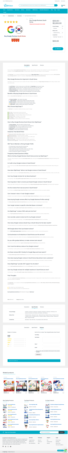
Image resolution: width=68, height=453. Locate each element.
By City (22, 9)
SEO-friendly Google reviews (15, 231)
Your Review (37, 337)
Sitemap (48, 443)
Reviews (42, 65)
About (58, 9)
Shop (52, 9)
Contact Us (40, 441)
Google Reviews (10, 9)
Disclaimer (57, 441)
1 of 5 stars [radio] (42, 334)
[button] (26, 19)
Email (36, 347)
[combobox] (36, 5)
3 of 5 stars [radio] (44, 334)
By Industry (28, 9)
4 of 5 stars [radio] (45, 334)
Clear (62, 26)
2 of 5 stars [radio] (43, 334)
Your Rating (37, 334)
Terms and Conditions (59, 444)
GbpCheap (5, 451)
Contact (4, 12)
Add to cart (59, 48)
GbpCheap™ (32, 291)
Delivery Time (55, 30)
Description (27, 65)
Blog (55, 9)
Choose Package (56, 26)
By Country (17, 9)
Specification (35, 65)
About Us (39, 440)
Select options (13, 393)
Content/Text (55, 34)
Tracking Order (49, 441)
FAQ (47, 440)
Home (4, 9)
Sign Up (61, 432)
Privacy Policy (58, 440)
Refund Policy (58, 443)
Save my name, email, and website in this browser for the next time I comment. (48, 351)
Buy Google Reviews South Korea (13, 291)
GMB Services (35, 9)
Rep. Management (32, 443)
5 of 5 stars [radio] (46, 334)
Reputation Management (44, 9)
